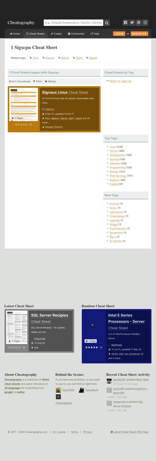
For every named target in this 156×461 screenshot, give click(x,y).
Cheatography (13, 379)
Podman (114, 203)
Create (57, 33)
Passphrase (116, 232)
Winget (114, 224)
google (9, 392)
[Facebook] (125, 22)
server (115, 353)
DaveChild (68, 389)
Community (77, 33)
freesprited (39, 338)
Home (16, 33)
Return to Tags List (120, 81)
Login (119, 33)
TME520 (49, 109)
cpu (126, 353)
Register (139, 33)
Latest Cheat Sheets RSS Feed (130, 431)
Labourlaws (116, 211)
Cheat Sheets (36, 33)
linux (47, 118)
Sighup (65, 57)
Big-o (113, 236)
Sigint (79, 57)
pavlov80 (118, 388)
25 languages (13, 387)
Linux (36, 57)
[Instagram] (145, 22)
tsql (36, 347)
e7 (142, 353)
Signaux (50, 57)
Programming (117, 167)
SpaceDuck (91, 389)
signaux (55, 118)
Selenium (115, 163)
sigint (71, 118)
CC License (59, 431)
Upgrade (115, 220)
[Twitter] (132, 22)
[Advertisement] (78, 8)
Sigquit (93, 57)
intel (121, 353)
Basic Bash (142, 379)
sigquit (78, 118)
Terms (74, 431)
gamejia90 (119, 379)
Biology (114, 171)
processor (134, 353)
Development (117, 155)
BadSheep (117, 345)
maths (20, 392)
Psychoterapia (118, 228)
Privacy (87, 431)
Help (96, 33)
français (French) (53, 127)
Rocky (113, 207)
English (114, 184)
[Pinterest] (139, 22)
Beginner (115, 179)
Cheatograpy (117, 216)
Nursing (114, 159)
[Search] (107, 22)
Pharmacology (118, 175)
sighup (63, 118)
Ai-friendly (116, 241)
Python (114, 150)
